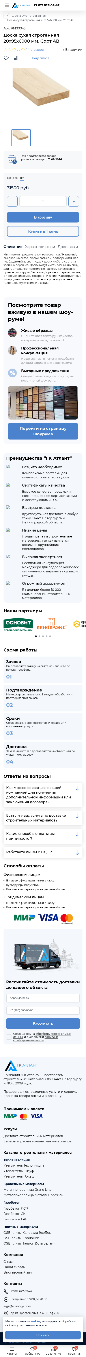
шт (22, 177)
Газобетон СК (14, 1214)
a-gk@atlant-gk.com (17, 1306)
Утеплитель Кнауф (19, 1171)
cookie (34, 1321)
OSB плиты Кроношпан (22, 1238)
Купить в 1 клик (43, 231)
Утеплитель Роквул (19, 1176)
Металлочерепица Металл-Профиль (33, 1195)
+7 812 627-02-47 (47, 5)
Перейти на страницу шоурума (43, 431)
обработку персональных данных (42, 1035)
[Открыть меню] (6, 5)
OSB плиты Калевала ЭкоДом (28, 1233)
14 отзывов (35, 50)
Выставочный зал (18, 1272)
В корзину (43, 217)
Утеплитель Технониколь (24, 1165)
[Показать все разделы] (6, 15)
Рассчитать (43, 1023)
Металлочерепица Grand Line (27, 1190)
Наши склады (15, 1267)
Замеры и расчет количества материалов (38, 1141)
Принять (43, 1335)
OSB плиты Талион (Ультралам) (29, 1243)
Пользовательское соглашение (25, 1342)
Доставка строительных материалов (33, 1136)
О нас (8, 1262)
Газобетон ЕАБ (15, 1219)
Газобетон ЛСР (16, 1208)
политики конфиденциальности (35, 1038)
